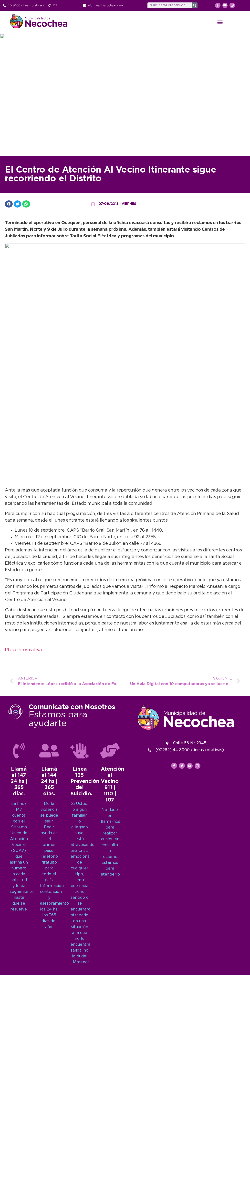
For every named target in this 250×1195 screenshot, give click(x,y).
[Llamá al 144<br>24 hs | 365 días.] (49, 750)
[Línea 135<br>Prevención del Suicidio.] (79, 750)
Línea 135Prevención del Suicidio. (85, 781)
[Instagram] (232, 5)
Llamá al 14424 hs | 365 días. (49, 781)
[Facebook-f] (217, 5)
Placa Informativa (23, 650)
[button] (220, 22)
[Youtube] (225, 5)
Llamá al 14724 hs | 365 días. (18, 781)
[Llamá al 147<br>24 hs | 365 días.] (19, 750)
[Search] (195, 5)
